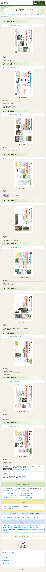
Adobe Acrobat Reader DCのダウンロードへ (21, 469)
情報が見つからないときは (22, 536)
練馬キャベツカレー (32, 517)
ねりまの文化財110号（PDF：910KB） (13, 25)
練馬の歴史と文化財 (33, 14)
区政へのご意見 (5, 563)
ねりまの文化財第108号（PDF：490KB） (13, 114)
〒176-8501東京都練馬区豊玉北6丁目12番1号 (9, 552)
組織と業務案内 (5, 560)
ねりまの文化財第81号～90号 (20, 517)
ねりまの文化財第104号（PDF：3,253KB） (13, 292)
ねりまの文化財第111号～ (7, 517)
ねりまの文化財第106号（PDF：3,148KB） (13, 203)
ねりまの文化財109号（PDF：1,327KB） (13, 67)
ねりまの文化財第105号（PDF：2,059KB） (13, 247)
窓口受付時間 (5, 557)
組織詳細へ (24, 476)
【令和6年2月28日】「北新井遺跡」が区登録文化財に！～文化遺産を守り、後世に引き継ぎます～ (22, 525)
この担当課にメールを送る (8, 478)
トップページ (8, 14)
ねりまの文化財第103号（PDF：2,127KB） (13, 336)
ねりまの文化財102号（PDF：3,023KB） (13, 381)
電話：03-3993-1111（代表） (8, 555)
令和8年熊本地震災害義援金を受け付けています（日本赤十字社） (17, 506)
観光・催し (14, 14)
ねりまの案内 (19, 14)
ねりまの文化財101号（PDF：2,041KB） (13, 426)
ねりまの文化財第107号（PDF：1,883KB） (13, 158)
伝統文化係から (39, 14)
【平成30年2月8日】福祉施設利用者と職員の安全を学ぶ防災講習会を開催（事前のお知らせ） (21, 527)
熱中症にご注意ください (9, 508)
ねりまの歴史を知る (25, 14)
